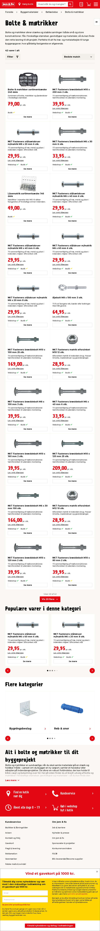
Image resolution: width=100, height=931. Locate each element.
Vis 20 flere (48, 599)
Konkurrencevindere (62, 848)
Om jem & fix (58, 838)
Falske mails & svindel (15, 864)
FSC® (54, 854)
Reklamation (11, 854)
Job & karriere (58, 827)
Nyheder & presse (60, 833)
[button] (47, 670)
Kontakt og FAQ (12, 838)
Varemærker (11, 859)
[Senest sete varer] (97, 22)
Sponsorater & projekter (63, 843)
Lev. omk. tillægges (60, 108)
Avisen (8, 833)
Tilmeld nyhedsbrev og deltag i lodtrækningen (50, 925)
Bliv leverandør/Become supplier (67, 859)
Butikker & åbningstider (16, 827)
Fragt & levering (12, 848)
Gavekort (9, 843)
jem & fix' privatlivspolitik (77, 894)
